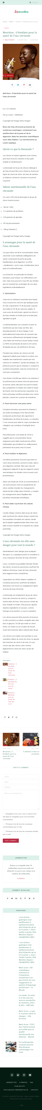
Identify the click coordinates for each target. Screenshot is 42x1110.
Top (21, 1105)
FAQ (31, 1082)
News (6, 28)
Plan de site (20, 1086)
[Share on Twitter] (18, 85)
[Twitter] (18, 1075)
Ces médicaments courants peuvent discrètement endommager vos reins (26, 1047)
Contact (34, 1090)
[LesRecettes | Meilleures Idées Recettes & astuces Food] (21, 11)
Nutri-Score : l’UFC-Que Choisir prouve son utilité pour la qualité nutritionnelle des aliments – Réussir (27, 1031)
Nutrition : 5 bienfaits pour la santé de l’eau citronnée (9, 755)
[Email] (30, 85)
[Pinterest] (24, 85)
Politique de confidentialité (16, 1090)
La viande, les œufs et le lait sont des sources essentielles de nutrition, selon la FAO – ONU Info (27, 1000)
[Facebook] (12, 1075)
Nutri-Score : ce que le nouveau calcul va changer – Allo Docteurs (27, 1015)
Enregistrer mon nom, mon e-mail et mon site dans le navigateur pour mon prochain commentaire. (19, 817)
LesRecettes (11, 1082)
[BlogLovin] (30, 1075)
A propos (21, 878)
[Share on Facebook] (12, 85)
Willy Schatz (9, 40)
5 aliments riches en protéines (31, 753)
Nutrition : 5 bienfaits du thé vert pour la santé (12, 683)
